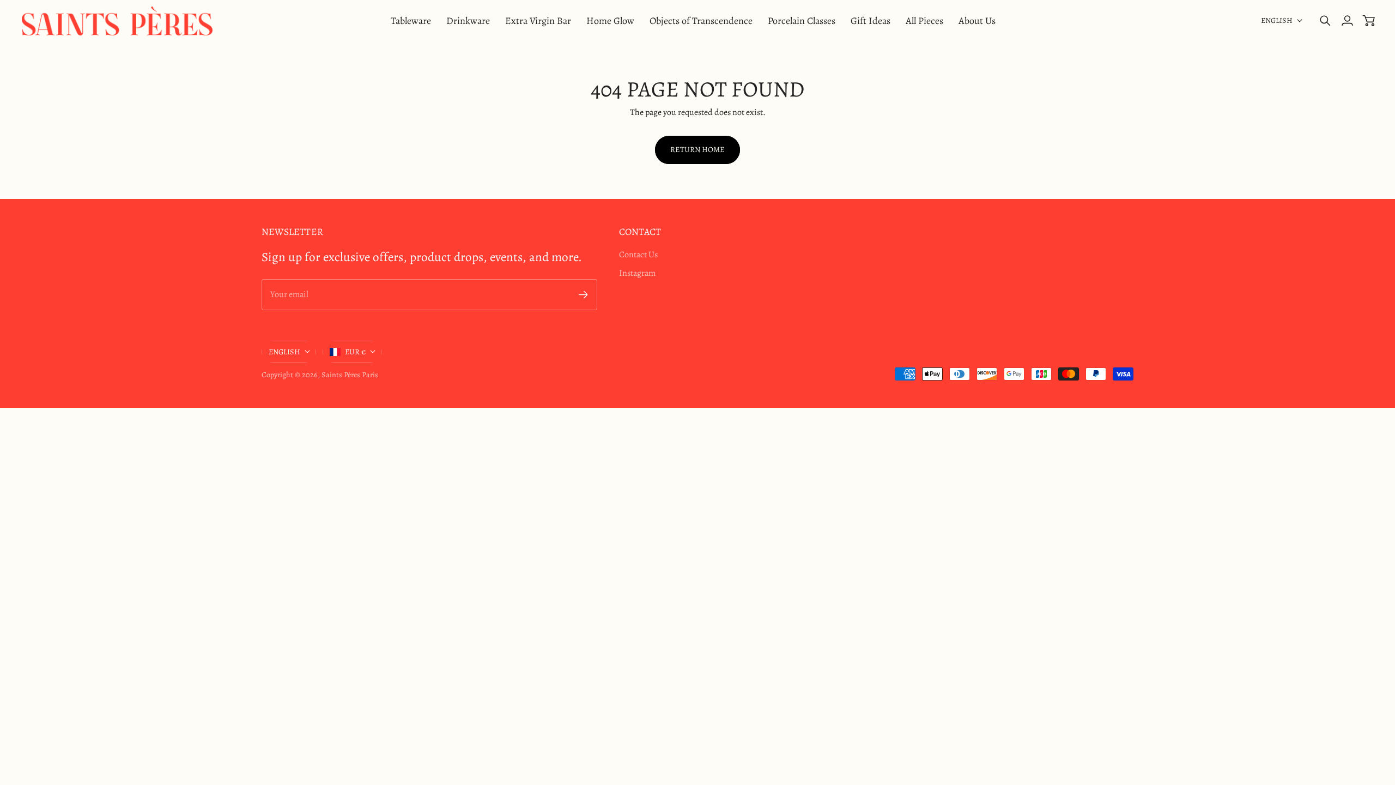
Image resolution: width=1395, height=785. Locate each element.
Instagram (637, 273)
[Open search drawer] (1325, 21)
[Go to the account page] (1347, 21)
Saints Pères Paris (350, 375)
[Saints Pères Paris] (117, 21)
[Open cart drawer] (1369, 21)
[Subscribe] (583, 295)
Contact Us (638, 255)
